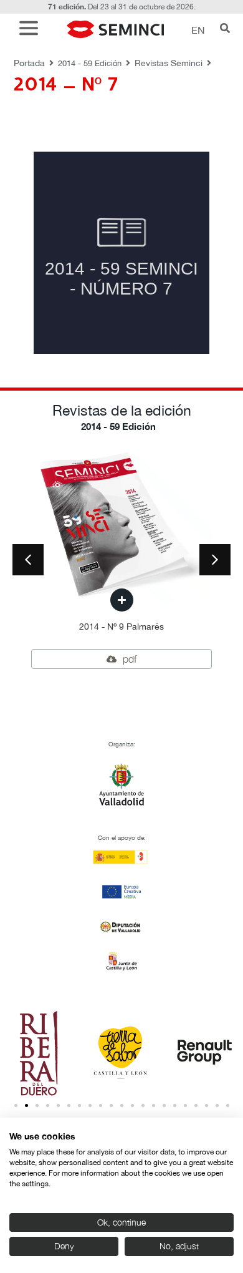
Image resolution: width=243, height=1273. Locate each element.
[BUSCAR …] (225, 29)
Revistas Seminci (168, 63)
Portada (29, 63)
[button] (32, 30)
